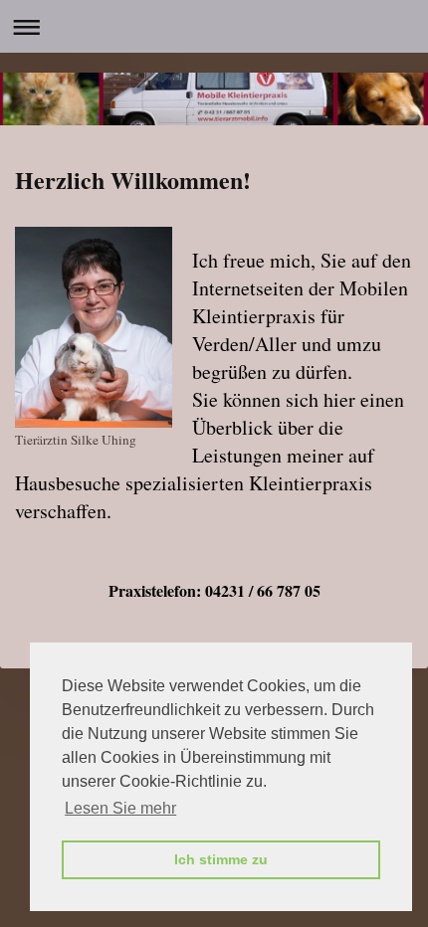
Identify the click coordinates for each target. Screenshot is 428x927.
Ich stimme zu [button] (221, 859)
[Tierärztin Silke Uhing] (93, 327)
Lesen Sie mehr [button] (120, 808)
